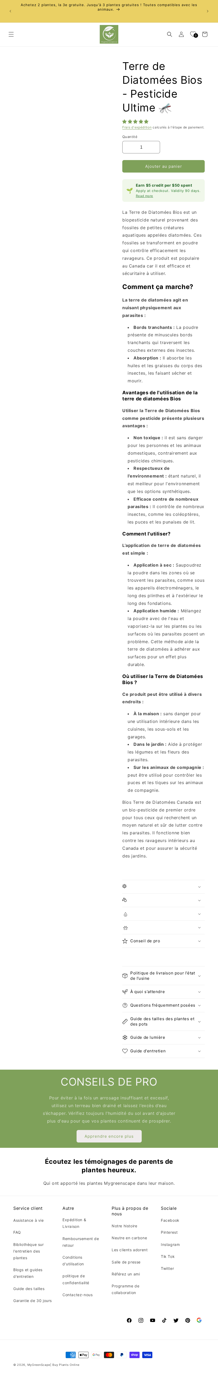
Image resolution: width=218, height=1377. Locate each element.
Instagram (170, 1244)
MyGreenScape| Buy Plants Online (53, 1365)
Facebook (170, 1220)
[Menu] (11, 34)
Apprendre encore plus (109, 1136)
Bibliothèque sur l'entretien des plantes (28, 1251)
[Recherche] (169, 34)
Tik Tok (168, 1256)
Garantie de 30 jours (32, 1300)
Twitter (167, 1268)
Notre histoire (124, 1226)
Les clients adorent (130, 1250)
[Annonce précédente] (10, 11)
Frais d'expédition (137, 127)
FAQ (17, 1232)
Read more (144, 196)
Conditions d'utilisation (73, 1260)
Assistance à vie (28, 1220)
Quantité (129, 137)
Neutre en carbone (129, 1238)
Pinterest (169, 1232)
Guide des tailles (28, 1288)
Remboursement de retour (80, 1242)
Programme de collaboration (125, 1289)
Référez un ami (126, 1274)
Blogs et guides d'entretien (28, 1273)
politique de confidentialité (75, 1279)
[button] (136, 121)
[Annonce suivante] (207, 11)
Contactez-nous (77, 1294)
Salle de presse (126, 1262)
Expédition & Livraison (74, 1223)
